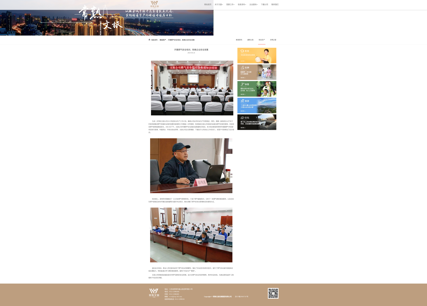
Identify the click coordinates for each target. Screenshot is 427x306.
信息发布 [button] (241, 4)
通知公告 (250, 40)
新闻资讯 (239, 40)
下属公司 (264, 4)
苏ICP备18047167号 (241, 296)
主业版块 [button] (253, 4)
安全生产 (163, 40)
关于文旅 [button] (218, 4)
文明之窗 (273, 40)
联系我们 (275, 4)
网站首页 (207, 4)
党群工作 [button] (229, 4)
